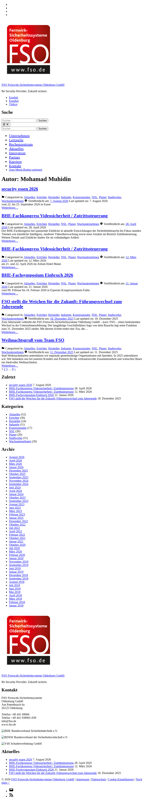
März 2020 (15, 551)
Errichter (42, 197)
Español (14, 100)
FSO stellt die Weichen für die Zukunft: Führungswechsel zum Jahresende (53, 398)
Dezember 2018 (18, 575)
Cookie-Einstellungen (121, 779)
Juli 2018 (14, 585)
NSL (95, 197)
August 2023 (16, 504)
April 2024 (15, 490)
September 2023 (18, 501)
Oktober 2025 (17, 474)
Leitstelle (16, 140)
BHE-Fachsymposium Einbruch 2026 (37, 275)
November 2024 (18, 480)
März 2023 (15, 511)
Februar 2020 (17, 554)
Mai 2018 (14, 592)
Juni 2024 (15, 487)
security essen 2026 (20, 188)
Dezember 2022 (18, 521)
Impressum (82, 779)
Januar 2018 (16, 605)
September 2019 (18, 565)
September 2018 (18, 578)
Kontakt (15, 166)
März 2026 (15, 463)
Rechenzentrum (21, 144)
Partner (14, 157)
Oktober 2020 (17, 544)
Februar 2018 (17, 602)
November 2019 (18, 561)
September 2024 (18, 484)
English (13, 97)
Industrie (66, 197)
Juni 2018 (15, 588)
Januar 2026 (16, 467)
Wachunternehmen (13, 201)
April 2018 (15, 595)
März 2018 (15, 598)
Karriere (15, 161)
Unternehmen (19, 136)
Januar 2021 (16, 541)
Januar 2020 (16, 558)
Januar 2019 (16, 571)
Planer (102, 197)
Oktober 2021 (17, 538)
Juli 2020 (14, 548)
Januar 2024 (16, 494)
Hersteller (53, 197)
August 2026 (16, 457)
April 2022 (15, 531)
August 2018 (16, 581)
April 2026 (15, 460)
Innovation (17, 153)
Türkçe (13, 104)
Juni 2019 (15, 568)
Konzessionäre (81, 197)
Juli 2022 (14, 528)
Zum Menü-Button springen (25, 169)
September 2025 (18, 477)
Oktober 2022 (17, 524)
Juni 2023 (15, 507)
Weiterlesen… (10, 207)
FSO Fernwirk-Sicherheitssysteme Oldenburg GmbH (33, 84)
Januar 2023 (16, 517)
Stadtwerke (114, 197)
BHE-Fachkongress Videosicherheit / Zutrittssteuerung (55, 215)
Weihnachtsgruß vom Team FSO (33, 340)
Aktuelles (16, 149)
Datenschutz (98, 779)
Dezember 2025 (18, 470)
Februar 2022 (17, 534)
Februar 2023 (17, 514)
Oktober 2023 (17, 497)
